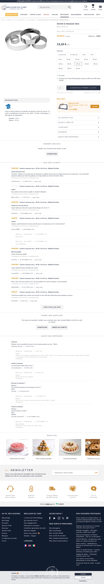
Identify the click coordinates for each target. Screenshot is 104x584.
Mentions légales (30, 530)
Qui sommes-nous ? (31, 520)
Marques (5, 536)
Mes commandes (55, 530)
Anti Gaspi (5, 520)
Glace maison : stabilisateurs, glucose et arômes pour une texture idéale (89, 545)
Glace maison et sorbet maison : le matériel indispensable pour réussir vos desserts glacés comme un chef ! (89, 520)
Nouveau (5, 528)
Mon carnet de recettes (57, 535)
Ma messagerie (54, 528)
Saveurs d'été (7, 525)
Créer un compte (59, 327)
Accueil (3, 20)
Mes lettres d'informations (58, 541)
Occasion (5, 523)
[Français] (25, 545)
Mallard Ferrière (65, 31)
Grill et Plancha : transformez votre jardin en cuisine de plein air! (88, 540)
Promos (4, 533)
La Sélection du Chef (9, 538)
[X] (63, 518)
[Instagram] (59, 518)
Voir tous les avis (51, 307)
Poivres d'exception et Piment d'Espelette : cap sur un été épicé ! (88, 535)
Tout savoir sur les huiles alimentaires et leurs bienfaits (86, 559)
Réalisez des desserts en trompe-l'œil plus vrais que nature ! (88, 527)
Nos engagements (30, 523)
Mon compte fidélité (56, 533)
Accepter (83, 574)
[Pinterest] (68, 518)
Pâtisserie (9, 20)
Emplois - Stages (30, 536)
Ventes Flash (6, 530)
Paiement (27, 525)
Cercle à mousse (31, 20)
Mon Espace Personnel (61, 524)
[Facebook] (51, 518)
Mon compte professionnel (58, 538)
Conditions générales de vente (35, 528)
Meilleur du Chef (33, 513)
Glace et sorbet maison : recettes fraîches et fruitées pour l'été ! (88, 550)
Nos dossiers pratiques (88, 513)
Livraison (36, 525)
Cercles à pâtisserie (19, 20)
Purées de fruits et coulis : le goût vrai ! (88, 564)
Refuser (83, 577)
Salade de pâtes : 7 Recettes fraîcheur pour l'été (86, 555)
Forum (4, 541)
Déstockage (6, 518)
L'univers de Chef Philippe (33, 518)
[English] (29, 545)
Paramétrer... (83, 581)
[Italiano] (34, 545)
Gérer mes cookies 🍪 (32, 533)
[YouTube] (55, 518)
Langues (28, 541)
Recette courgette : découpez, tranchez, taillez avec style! (87, 531)
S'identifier (52, 154)
